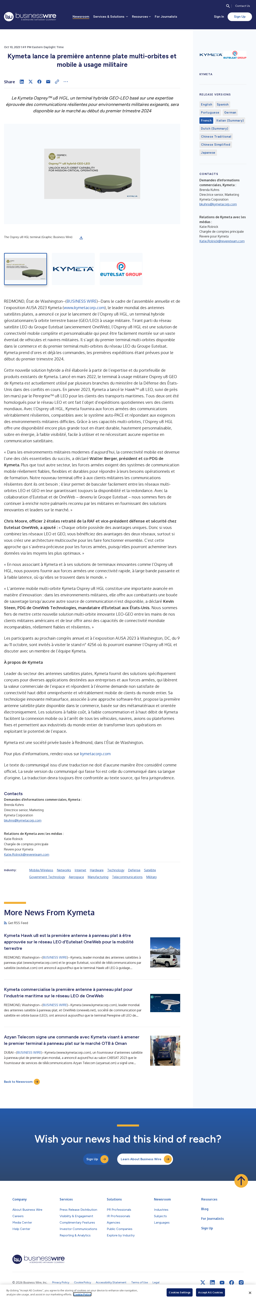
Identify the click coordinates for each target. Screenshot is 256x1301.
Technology (115, 870)
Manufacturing (98, 877)
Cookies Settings (179, 1292)
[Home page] (30, 16)
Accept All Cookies (210, 1292)
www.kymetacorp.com (84, 307)
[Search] (228, 6)
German (230, 112)
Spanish (222, 104)
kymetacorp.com (95, 753)
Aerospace (76, 877)
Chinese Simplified (215, 144)
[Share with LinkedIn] (22, 81)
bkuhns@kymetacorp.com (22, 820)
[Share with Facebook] (39, 81)
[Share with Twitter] (30, 81)
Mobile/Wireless (41, 870)
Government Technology (47, 877)
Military (151, 877)
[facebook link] (231, 1282)
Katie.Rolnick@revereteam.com (26, 854)
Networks (64, 870)
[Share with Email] (48, 81)
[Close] (250, 1293)
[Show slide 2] (73, 269)
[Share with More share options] (66, 81)
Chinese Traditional (216, 136)
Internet (80, 870)
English (206, 104)
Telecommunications (127, 877)
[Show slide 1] (25, 269)
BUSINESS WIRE (82, 301)
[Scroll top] (241, 1181)
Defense (134, 870)
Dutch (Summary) (214, 128)
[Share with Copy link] (57, 81)
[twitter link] (202, 1282)
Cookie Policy (82, 1294)
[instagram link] (241, 1282)
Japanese (208, 152)
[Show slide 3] (121, 269)
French (206, 120)
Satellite (150, 870)
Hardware (97, 870)
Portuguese (210, 112)
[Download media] (81, 237)
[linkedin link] (212, 1282)
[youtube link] (222, 1283)
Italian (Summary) (230, 120)
